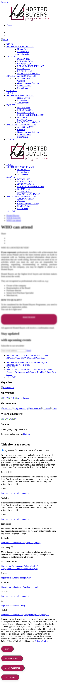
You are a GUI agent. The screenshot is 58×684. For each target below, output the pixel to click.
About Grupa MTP (25, 78)
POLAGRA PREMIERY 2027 (30, 66)
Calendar (10, 25)
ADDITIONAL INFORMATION (21, 76)
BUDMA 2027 (23, 68)
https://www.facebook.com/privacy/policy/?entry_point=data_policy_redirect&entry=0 (19, 567)
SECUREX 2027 (24, 71)
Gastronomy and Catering (28, 83)
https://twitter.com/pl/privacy (13, 605)
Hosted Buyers (23, 49)
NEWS (9, 44)
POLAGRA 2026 (25, 61)
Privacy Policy (41, 641)
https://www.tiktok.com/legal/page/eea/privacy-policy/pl (25, 614)
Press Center (22, 88)
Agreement (9, 450)
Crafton (26, 434)
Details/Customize (25, 450)
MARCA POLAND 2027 (28, 73)
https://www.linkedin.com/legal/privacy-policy (20, 542)
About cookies (43, 450)
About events (23, 54)
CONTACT (11, 90)
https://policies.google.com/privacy (16, 493)
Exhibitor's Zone (24, 86)
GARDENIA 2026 (25, 64)
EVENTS (10, 56)
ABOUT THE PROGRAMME (20, 47)
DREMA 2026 (23, 59)
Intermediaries (23, 51)
